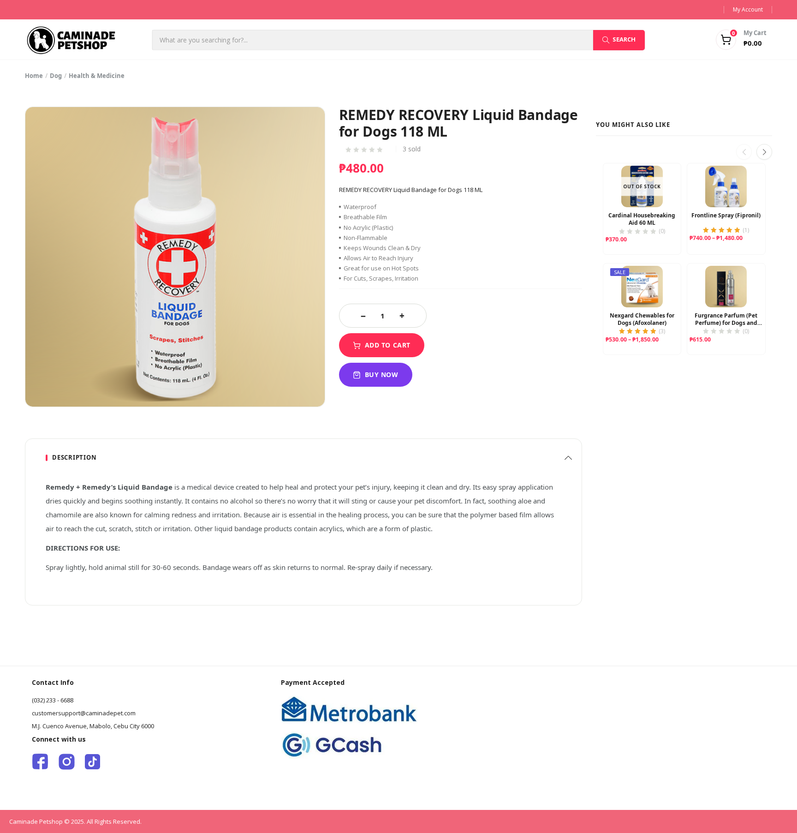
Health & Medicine (97, 76)
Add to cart (387, 345)
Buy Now (381, 374)
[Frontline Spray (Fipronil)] (726, 186)
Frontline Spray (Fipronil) (726, 215)
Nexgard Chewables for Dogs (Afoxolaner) (642, 319)
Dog (56, 76)
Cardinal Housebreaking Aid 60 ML (641, 219)
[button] (729, 40)
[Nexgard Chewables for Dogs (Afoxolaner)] (642, 286)
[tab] (303, 458)
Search (624, 39)
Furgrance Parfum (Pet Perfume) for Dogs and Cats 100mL (726, 319)
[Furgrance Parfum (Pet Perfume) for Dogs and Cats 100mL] (726, 286)
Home (34, 76)
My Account (748, 9)
